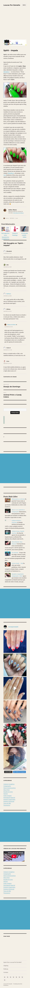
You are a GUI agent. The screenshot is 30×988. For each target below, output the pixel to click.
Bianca (7, 218)
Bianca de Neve (11, 324)
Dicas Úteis (6, 790)
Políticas (5, 969)
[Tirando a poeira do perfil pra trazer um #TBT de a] (15, 711)
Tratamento (6, 805)
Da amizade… (15, 552)
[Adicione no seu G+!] (15, 422)
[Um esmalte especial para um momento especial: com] (15, 758)
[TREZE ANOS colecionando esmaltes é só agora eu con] (15, 688)
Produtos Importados (9, 799)
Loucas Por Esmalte (11, 5)
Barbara (8, 293)
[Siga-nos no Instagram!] (15, 418)
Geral (16, 218)
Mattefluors (6, 72)
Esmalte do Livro (8, 791)
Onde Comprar (7, 795)
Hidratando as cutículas (18, 499)
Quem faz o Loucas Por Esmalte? (12, 962)
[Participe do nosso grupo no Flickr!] (15, 423)
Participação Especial (9, 797)
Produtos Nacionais (8, 801)
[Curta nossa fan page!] (15, 417)
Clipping (5, 965)
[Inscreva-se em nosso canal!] (15, 420)
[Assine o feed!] (15, 416)
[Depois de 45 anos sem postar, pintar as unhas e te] (15, 735)
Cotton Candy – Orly (17, 563)
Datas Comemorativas (9, 788)
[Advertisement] (15, 24)
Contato (5, 972)
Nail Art (5, 793)
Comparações (7, 786)
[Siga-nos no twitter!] (15, 419)
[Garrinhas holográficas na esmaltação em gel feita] (15, 665)
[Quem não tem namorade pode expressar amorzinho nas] (15, 641)
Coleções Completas (8, 784)
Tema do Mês (7, 803)
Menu (24, 5)
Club (4, 175)
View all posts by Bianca (18, 213)
